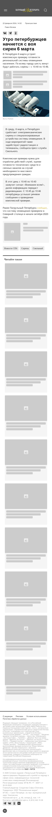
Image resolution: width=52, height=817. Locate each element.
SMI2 (26, 769)
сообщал (42, 207)
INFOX (32, 769)
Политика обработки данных (14, 718)
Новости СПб (10, 248)
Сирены (25, 248)
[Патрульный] (27, 13)
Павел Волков (10, 27)
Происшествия (31, 23)
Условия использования (36, 716)
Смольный (38, 248)
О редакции (7, 716)
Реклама (19, 716)
